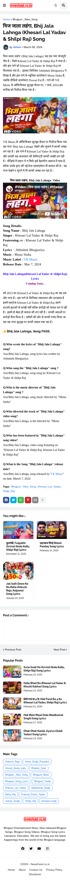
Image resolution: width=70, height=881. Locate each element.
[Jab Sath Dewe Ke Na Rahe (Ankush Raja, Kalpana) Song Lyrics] (18, 571)
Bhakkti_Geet (38, 768)
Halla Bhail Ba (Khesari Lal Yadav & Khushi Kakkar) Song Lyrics (45, 685)
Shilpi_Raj (9, 491)
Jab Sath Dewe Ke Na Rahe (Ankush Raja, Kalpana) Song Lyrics (17, 589)
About (22, 869)
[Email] (35, 500)
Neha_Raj (10, 794)
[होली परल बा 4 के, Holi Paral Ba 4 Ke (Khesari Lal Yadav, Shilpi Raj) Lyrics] (12, 703)
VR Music (31, 259)
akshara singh (49, 801)
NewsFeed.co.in (40, 864)
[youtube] (39, 849)
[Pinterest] (28, 500)
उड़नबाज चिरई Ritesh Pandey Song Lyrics (52, 545)
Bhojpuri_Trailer (42, 781)
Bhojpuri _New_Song (25, 19)
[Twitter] (13, 500)
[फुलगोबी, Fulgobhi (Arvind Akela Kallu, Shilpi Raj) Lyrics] (18, 530)
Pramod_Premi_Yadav (33, 794)
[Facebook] (6, 500)
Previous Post (13, 649)
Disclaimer (35, 874)
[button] (4, 5)
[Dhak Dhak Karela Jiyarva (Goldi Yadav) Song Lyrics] (12, 735)
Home (6, 19)
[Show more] (42, 500)
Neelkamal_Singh (40, 787)
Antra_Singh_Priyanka (37, 761)
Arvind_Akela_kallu (15, 768)
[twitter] (31, 849)
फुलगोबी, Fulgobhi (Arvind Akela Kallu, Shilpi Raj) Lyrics (18, 546)
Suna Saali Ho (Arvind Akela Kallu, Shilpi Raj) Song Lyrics (44, 669)
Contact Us (35, 869)
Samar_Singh (12, 801)
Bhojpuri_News (41, 774)
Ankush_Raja (12, 761)
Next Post (59, 649)
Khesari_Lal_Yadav (49, 486)
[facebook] (23, 849)
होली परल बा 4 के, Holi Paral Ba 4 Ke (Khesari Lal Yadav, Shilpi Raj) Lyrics (45, 701)
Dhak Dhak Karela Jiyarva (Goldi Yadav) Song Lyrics (43, 732)
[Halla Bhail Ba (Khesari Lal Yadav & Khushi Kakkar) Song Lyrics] (12, 687)
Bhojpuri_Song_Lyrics (17, 781)
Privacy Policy (54, 869)
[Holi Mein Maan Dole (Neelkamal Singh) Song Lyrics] (12, 719)
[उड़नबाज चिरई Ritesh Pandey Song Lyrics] (52, 530)
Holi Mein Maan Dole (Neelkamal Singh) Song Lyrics (43, 717)
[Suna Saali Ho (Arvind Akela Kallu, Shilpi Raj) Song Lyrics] (12, 671)
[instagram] (47, 849)
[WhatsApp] (21, 500)
